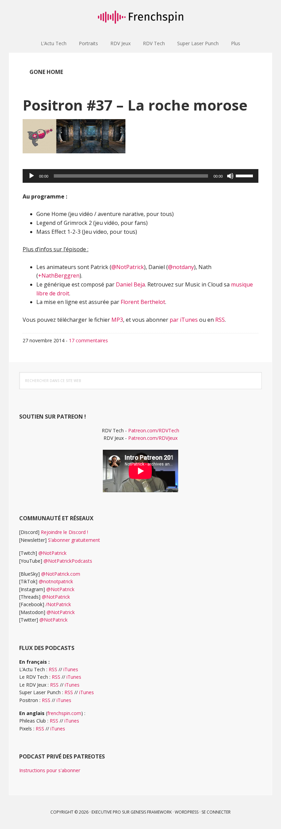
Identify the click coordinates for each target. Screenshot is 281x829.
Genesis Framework (151, 812)
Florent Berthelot (143, 302)
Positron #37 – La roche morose (135, 105)
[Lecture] (31, 176)
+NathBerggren (59, 275)
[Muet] (230, 176)
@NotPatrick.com (60, 574)
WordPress (186, 812)
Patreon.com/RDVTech (153, 430)
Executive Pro (106, 812)
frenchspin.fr (140, 17)
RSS (220, 319)
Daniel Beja (130, 284)
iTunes (70, 669)
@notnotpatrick (56, 581)
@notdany (181, 267)
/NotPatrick (58, 604)
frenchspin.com (64, 713)
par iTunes (184, 319)
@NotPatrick (127, 267)
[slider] (245, 175)
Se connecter (216, 812)
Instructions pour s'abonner (49, 770)
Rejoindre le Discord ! (64, 532)
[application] (140, 176)
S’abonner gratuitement (74, 540)
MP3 (117, 319)
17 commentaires (88, 340)
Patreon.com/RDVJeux (153, 438)
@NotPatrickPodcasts (68, 561)
